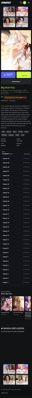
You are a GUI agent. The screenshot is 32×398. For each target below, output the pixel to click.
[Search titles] (20, 2)
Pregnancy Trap (5, 312)
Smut (22, 135)
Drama (14, 131)
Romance (11, 135)
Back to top (4, 393)
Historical (4, 135)
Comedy (9, 131)
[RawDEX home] (6, 3)
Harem (26, 131)
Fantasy (21, 131)
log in (9, 331)
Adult (3, 131)
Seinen (17, 135)
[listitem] (16, 158)
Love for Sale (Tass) (18, 312)
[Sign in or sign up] (24, 2)
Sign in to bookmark (16, 81)
